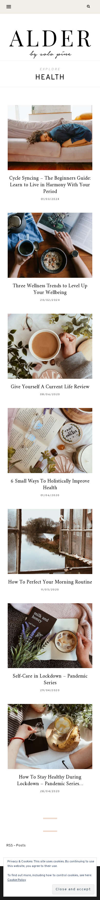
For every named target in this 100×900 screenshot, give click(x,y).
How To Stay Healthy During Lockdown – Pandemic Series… (50, 781)
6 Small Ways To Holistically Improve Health (50, 485)
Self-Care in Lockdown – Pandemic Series (50, 680)
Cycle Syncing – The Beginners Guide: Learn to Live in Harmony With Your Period (50, 185)
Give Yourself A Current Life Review (50, 387)
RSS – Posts (16, 845)
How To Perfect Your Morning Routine (50, 582)
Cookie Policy (16, 880)
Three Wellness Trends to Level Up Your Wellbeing (50, 289)
